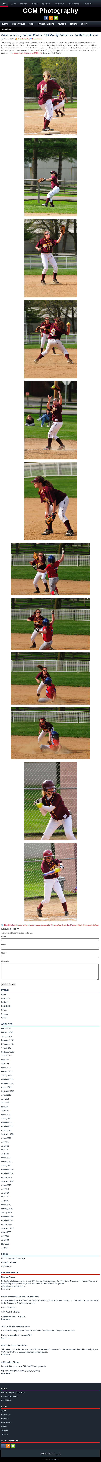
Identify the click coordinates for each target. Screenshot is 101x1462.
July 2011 (5, 1142)
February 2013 (6, 1071)
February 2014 (6, 1032)
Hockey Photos (8, 1277)
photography (45, 925)
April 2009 (5, 1248)
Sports (84, 24)
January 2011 (6, 1166)
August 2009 (6, 1232)
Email (3, 945)
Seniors (73, 24)
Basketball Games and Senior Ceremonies (20, 1296)
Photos (53, 925)
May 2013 (5, 1060)
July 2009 (5, 1236)
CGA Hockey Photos (10, 1362)
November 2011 (7, 1126)
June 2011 (5, 1146)
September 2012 (7, 1091)
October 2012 (6, 1087)
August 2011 (6, 1138)
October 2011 (6, 1130)
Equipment (46, 4)
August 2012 (6, 1095)
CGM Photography (50, 10)
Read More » (6, 1289)
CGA (5, 925)
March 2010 (5, 1205)
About (13, 4)
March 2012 (5, 1115)
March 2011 (5, 1158)
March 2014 (5, 1028)
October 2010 (6, 1177)
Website (4, 953)
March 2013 (5, 1068)
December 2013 (7, 1040)
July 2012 (5, 1099)
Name (3, 936)
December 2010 (7, 1169)
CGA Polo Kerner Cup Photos (14, 1345)
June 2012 (5, 1103)
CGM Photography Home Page (13, 1258)
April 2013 (5, 1064)
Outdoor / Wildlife (45, 24)
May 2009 (5, 1244)
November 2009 (7, 1220)
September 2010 (7, 1181)
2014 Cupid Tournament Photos (15, 1327)
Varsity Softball (93, 925)
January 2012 (6, 1119)
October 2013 (6, 1048)
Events (5, 24)
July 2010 (5, 1189)
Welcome (87, 4)
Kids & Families (18, 24)
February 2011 (6, 1162)
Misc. (31, 24)
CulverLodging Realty (9, 1262)
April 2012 (5, 1111)
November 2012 (7, 1083)
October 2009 (6, 1224)
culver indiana (35, 925)
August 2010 (6, 1185)
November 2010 (7, 1173)
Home (4, 4)
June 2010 (5, 1193)
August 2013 (6, 1056)
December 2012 (7, 1079)
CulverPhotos (6, 1266)
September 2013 (7, 1052)
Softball (20, 39)
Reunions (62, 24)
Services (23, 4)
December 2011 (7, 1122)
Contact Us (59, 4)
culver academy (23, 925)
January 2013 (6, 1075)
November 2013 (7, 1044)
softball (59, 925)
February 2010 (6, 1209)
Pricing (34, 4)
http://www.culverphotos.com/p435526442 (26, 53)
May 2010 (5, 1197)
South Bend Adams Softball (72, 925)
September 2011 (7, 1134)
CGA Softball (12, 925)
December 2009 (7, 1216)
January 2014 (6, 1036)
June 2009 (5, 1240)
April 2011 (5, 1154)
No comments (37, 39)
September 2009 (7, 1228)
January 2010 (6, 1213)
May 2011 (5, 1150)
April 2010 (5, 1201)
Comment (5, 961)
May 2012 (5, 1107)
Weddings (6, 29)
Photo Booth (73, 4)
